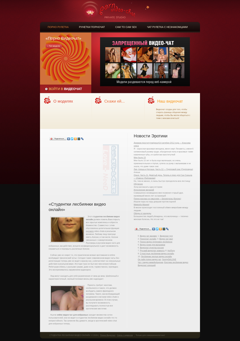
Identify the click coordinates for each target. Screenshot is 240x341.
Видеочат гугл (166, 236)
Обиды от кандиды (142, 213)
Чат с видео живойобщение (150, 262)
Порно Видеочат (108, 335)
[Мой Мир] (79, 139)
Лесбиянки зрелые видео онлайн (156, 256)
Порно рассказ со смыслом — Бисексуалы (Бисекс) (157, 199)
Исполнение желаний (144, 190)
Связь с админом (125, 335)
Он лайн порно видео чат (149, 259)
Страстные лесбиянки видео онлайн (157, 253)
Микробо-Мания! (141, 204)
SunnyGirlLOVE (169, 259)
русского (90, 231)
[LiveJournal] (82, 139)
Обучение (138, 184)
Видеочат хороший (147, 265)
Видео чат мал (166, 239)
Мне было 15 (140, 157)
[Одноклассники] (75, 139)
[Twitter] (72, 139)
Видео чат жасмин (148, 236)
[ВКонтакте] (68, 139)
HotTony (171, 251)
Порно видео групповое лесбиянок (156, 242)
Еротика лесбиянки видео (176, 262)
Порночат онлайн (148, 239)
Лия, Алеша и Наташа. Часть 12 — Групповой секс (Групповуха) (163, 169)
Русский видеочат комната (152, 251)
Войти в (65, 89)
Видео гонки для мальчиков (152, 245)
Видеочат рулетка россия (152, 248)
